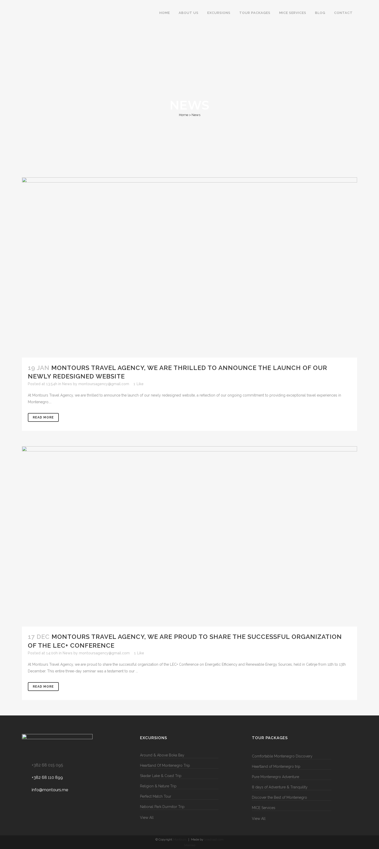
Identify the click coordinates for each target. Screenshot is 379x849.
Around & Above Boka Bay (162, 755)
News (67, 384)
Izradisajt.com (214, 839)
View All (147, 817)
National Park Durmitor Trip (162, 807)
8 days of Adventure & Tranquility (280, 787)
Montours (179, 839)
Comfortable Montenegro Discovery (282, 756)
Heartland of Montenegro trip (276, 766)
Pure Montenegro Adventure (275, 777)
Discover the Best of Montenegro (279, 797)
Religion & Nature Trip (158, 786)
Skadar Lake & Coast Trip (161, 776)
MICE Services (263, 808)
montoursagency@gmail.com (103, 384)
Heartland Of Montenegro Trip (165, 765)
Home (183, 115)
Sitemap (189, 845)
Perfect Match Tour (155, 796)
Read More (43, 417)
